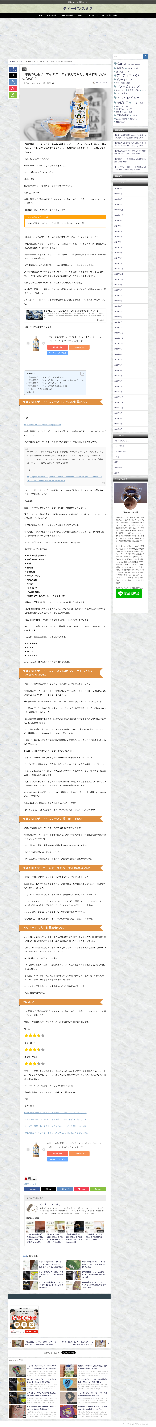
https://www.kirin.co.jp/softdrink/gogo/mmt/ (42, 424)
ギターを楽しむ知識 (123, 83)
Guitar (121, 63)
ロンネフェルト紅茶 (124, 112)
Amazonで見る (79, 347)
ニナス (144, 90)
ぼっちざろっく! (123, 72)
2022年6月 (118, 365)
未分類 (116, 457)
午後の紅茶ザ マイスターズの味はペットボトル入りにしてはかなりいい (55, 380)
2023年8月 (118, 290)
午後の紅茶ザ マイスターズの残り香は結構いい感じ (47, 386)
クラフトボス (133, 90)
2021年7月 (118, 424)
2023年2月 (118, 322)
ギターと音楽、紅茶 (109, 15)
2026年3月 (118, 199)
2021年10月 (118, 408)
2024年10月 (118, 215)
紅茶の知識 (118, 467)
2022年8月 (118, 354)
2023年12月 (118, 268)
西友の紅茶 (120, 122)
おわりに (30, 392)
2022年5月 (118, 370)
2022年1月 (118, 392)
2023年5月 (118, 306)
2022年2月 (118, 386)
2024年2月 (118, 258)
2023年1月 (118, 327)
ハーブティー (123, 93)
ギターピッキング (128, 86)
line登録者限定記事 (134, 64)
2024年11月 (118, 210)
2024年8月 (118, 226)
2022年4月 (118, 376)
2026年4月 (118, 194)
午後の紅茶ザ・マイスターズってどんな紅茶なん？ (47, 377)
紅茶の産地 (121, 119)
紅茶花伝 (133, 119)
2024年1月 (118, 263)
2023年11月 (118, 274)
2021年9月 (118, 413)
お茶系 (120, 68)
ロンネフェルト (138, 103)
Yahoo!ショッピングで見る (57, 353)
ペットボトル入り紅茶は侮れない (40, 389)
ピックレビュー (92, 15)
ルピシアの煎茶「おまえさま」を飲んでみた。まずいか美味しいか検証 (55, 1126)
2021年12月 (118, 397)
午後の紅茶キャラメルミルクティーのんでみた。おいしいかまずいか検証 (56, 1133)
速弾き (80, 15)
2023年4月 (118, 311)
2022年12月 (118, 333)
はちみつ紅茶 (132, 68)
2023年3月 (118, 317)
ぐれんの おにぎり (102, 82)
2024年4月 (118, 247)
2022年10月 (118, 343)
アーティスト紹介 (128, 75)
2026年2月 (118, 204)
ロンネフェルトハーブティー (125, 109)
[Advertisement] (78, 35)
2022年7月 (118, 359)
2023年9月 (118, 285)
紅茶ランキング (30, 1184)
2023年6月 (118, 301)
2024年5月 (118, 242)
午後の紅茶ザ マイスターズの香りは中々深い (45, 383)
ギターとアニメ (124, 79)
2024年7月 (118, 231)
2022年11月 (118, 338)
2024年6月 (118, 236)
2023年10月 (118, 279)
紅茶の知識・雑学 (67, 15)
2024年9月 (118, 220)
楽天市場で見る (57, 347)
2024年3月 (118, 252)
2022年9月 (118, 349)
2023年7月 (118, 295)
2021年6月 (118, 429)
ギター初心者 (51, 15)
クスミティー (120, 90)
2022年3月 (118, 381)
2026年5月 (118, 188)
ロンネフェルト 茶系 (122, 106)
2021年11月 (118, 402)
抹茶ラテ (135, 115)
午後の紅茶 (123, 115)
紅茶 (40, 15)
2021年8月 (118, 418)
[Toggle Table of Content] (81, 374)
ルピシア (122, 102)
